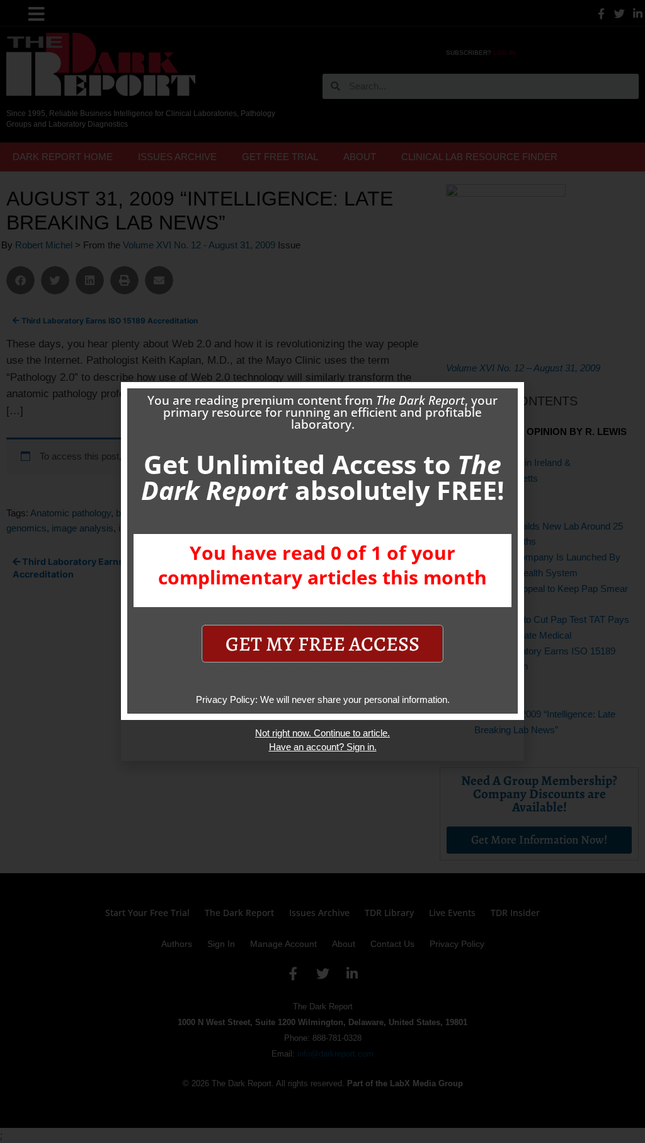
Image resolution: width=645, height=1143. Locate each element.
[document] (322, 571)
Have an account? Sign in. (323, 746)
